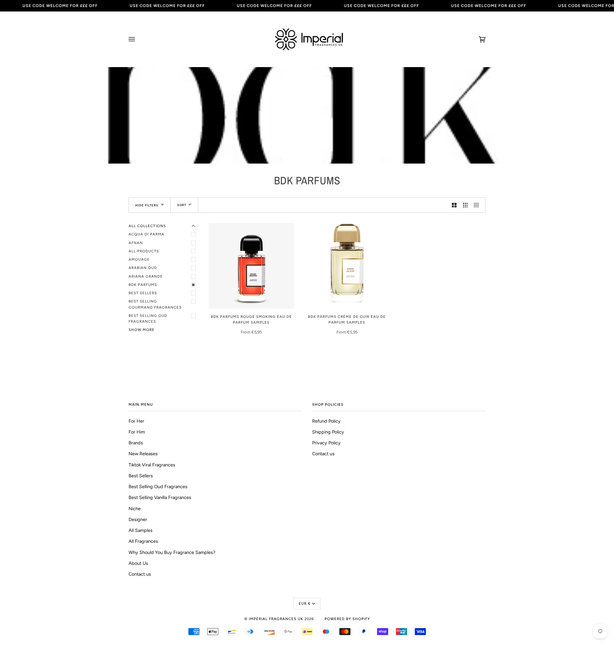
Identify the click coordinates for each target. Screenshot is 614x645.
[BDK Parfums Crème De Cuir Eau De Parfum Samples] (347, 265)
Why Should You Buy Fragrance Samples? (172, 552)
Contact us (140, 574)
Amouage (139, 259)
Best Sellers (143, 293)
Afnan (136, 243)
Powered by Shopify (347, 619)
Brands (136, 443)
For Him (137, 432)
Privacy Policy (326, 443)
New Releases (143, 454)
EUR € (305, 603)
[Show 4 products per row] (478, 205)
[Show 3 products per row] (465, 205)
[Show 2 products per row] (454, 205)
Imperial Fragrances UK (276, 619)
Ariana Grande (146, 276)
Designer (138, 519)
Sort (181, 205)
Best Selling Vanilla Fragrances (160, 497)
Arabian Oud (143, 267)
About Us (138, 563)
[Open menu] (138, 39)
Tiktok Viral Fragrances (152, 465)
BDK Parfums (143, 284)
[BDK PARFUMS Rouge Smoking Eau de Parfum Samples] (251, 265)
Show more (141, 329)
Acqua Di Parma (146, 234)
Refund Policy (326, 421)
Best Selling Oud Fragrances (148, 318)
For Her (136, 421)
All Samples (141, 530)
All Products (144, 251)
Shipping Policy (328, 432)
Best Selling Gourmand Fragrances (155, 304)
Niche (135, 508)
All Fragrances (143, 541)
